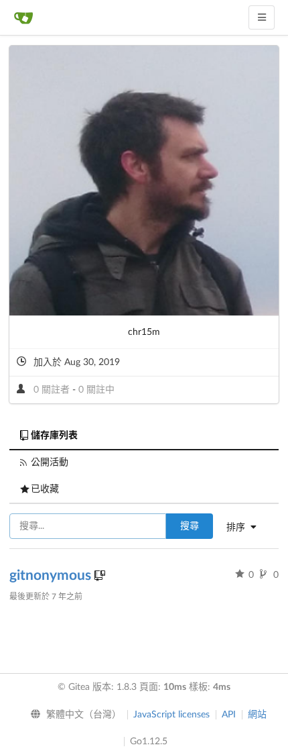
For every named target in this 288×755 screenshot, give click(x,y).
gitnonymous (51, 575)
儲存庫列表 (54, 435)
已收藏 (45, 489)
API (229, 714)
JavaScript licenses (171, 714)
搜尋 (189, 526)
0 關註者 (52, 390)
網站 (257, 714)
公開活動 (49, 462)
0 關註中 (96, 390)
